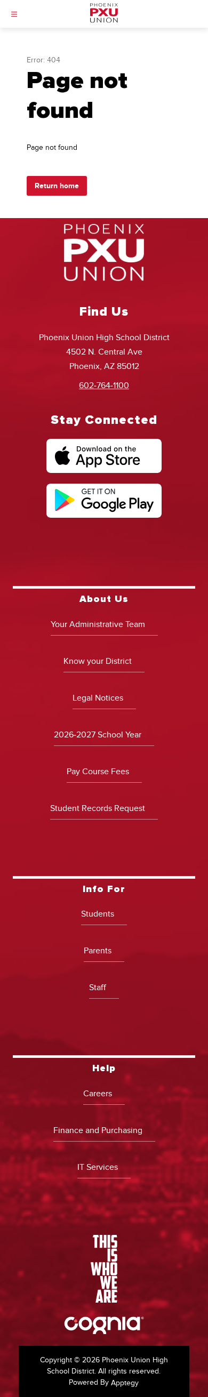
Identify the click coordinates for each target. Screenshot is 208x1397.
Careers (97, 1093)
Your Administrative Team (98, 624)
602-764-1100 (104, 385)
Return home (57, 185)
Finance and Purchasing (97, 1130)
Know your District (97, 661)
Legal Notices (98, 698)
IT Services (97, 1167)
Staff (97, 987)
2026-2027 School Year (97, 734)
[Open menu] (14, 14)
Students (97, 914)
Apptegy (125, 1382)
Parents (97, 950)
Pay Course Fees (98, 771)
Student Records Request (97, 808)
